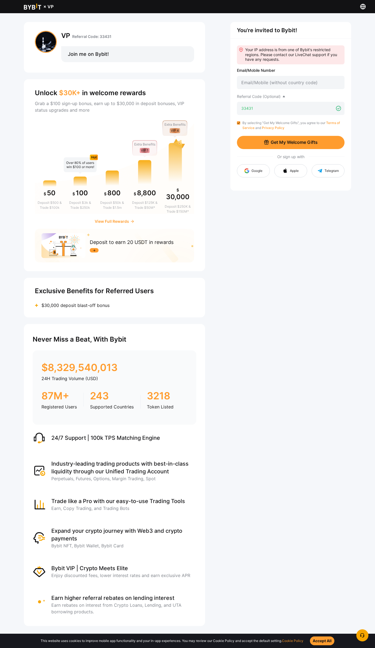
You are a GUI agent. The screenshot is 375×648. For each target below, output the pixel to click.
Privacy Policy (273, 128)
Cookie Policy (292, 641)
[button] (290, 170)
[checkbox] (238, 123)
